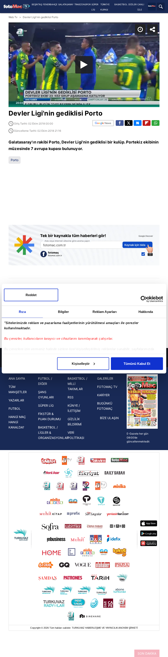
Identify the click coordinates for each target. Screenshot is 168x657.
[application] (84, 328)
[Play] (84, 328)
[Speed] (149, 7)
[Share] (161, 7)
